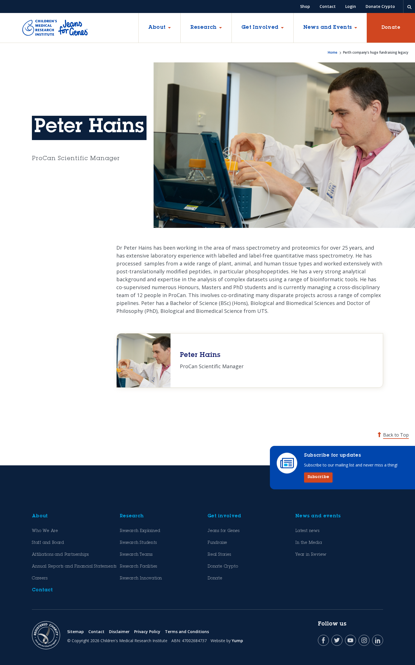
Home (332, 52)
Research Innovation (141, 579)
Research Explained (140, 531)
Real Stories (219, 555)
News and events (318, 516)
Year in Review (311, 555)
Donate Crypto (380, 6)
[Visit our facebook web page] (323, 640)
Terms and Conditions (187, 631)
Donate (390, 27)
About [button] (157, 27)
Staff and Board (48, 543)
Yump (237, 640)
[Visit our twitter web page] (336, 640)
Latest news (307, 531)
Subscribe (318, 477)
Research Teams (136, 555)
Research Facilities (138, 567)
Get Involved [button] (260, 27)
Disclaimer (119, 631)
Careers (40, 579)
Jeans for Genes (223, 531)
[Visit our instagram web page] (364, 640)
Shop (305, 6)
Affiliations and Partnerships (60, 555)
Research (132, 516)
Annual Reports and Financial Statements (74, 567)
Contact (328, 6)
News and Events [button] (327, 27)
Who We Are (45, 531)
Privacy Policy (147, 631)
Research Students (138, 543)
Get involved (224, 516)
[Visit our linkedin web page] (377, 640)
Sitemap (75, 631)
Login (350, 6)
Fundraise (217, 543)
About (40, 516)
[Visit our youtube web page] (350, 640)
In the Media (308, 543)
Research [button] (203, 27)
